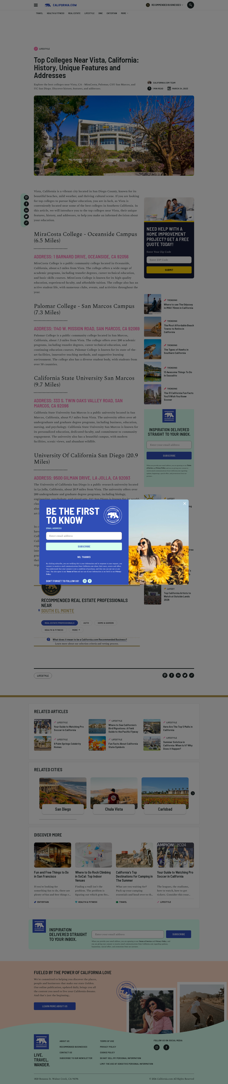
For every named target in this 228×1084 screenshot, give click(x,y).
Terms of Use (72, 571)
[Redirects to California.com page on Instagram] (85, 581)
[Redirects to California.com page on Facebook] (90, 581)
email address (54, 528)
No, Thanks (84, 556)
